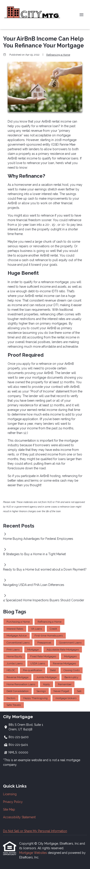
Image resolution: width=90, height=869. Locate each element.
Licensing (10, 794)
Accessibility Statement (19, 817)
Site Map (9, 809)
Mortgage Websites (33, 853)
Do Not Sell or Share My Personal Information (35, 831)
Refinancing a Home (58, 54)
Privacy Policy (13, 802)
